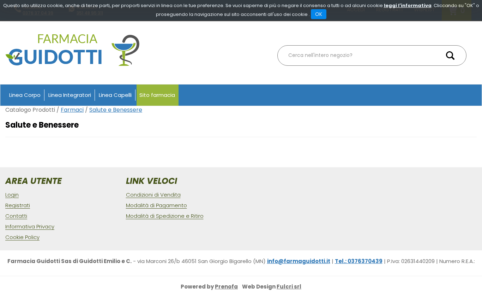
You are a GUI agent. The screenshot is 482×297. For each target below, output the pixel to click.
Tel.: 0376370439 (358, 261)
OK (318, 14)
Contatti (16, 216)
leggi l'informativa (408, 5)
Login (12, 194)
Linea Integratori (69, 95)
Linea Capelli (115, 95)
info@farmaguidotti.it (298, 261)
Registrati (17, 205)
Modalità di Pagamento (156, 205)
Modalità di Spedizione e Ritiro (165, 216)
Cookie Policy (22, 237)
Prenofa (226, 286)
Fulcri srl (289, 286)
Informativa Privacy (29, 226)
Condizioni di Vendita (153, 194)
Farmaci (72, 110)
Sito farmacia (157, 95)
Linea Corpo (25, 95)
